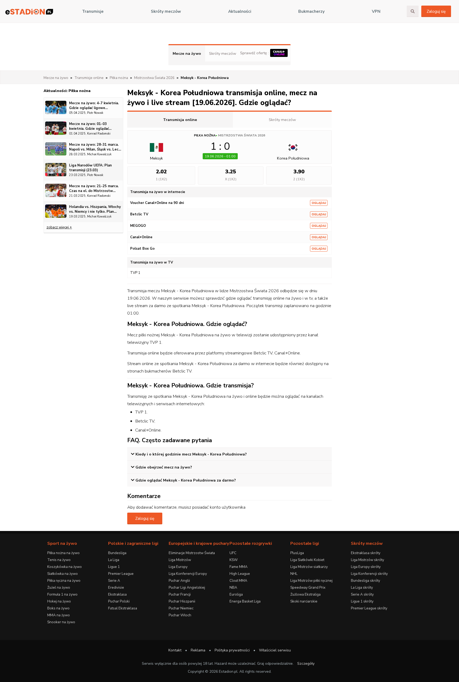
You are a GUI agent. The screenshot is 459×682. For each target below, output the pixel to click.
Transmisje (93, 11)
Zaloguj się (436, 11)
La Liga (113, 559)
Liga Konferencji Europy (188, 573)
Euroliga (236, 594)
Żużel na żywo (58, 587)
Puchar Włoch (180, 615)
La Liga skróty (362, 587)
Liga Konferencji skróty (369, 573)
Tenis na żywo (59, 559)
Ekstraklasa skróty (365, 552)
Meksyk (156, 158)
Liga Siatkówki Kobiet (307, 559)
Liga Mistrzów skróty (367, 559)
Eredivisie (116, 587)
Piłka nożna (205, 135)
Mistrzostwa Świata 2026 (241, 135)
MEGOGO (138, 225)
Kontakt (174, 650)
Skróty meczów (166, 11)
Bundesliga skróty (365, 580)
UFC (233, 552)
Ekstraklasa (117, 594)
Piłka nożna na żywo (63, 552)
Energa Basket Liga (245, 601)
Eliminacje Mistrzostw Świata (192, 552)
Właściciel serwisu (275, 650)
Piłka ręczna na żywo (63, 580)
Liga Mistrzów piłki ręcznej (311, 580)
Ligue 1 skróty (362, 601)
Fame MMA (239, 566)
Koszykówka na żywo (64, 566)
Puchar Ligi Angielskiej (187, 587)
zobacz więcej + (59, 227)
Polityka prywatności (232, 650)
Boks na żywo (58, 608)
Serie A (114, 580)
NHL (294, 573)
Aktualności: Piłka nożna (67, 90)
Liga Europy (178, 566)
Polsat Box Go (142, 248)
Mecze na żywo (187, 53)
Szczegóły (305, 663)
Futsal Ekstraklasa (122, 608)
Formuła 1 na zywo (62, 594)
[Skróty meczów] (29, 11)
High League (240, 573)
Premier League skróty (369, 608)
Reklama (198, 650)
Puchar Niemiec (181, 608)
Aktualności (239, 11)
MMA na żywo (58, 615)
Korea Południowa (293, 158)
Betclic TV (139, 214)
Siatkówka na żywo (62, 573)
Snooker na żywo (61, 622)
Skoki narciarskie (303, 601)
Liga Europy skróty (366, 566)
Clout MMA (238, 580)
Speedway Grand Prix (307, 587)
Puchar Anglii (179, 580)
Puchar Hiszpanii (182, 601)
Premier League (121, 573)
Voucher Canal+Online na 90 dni (157, 202)
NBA (233, 587)
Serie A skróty (362, 594)
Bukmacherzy (311, 11)
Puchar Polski (119, 601)
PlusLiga (297, 552)
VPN (376, 11)
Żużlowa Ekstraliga (305, 594)
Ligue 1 (114, 566)
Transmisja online (180, 119)
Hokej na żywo (59, 601)
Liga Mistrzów (180, 559)
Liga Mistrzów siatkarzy (309, 566)
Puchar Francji (180, 594)
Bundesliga (117, 552)
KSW (234, 559)
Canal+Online (141, 237)
